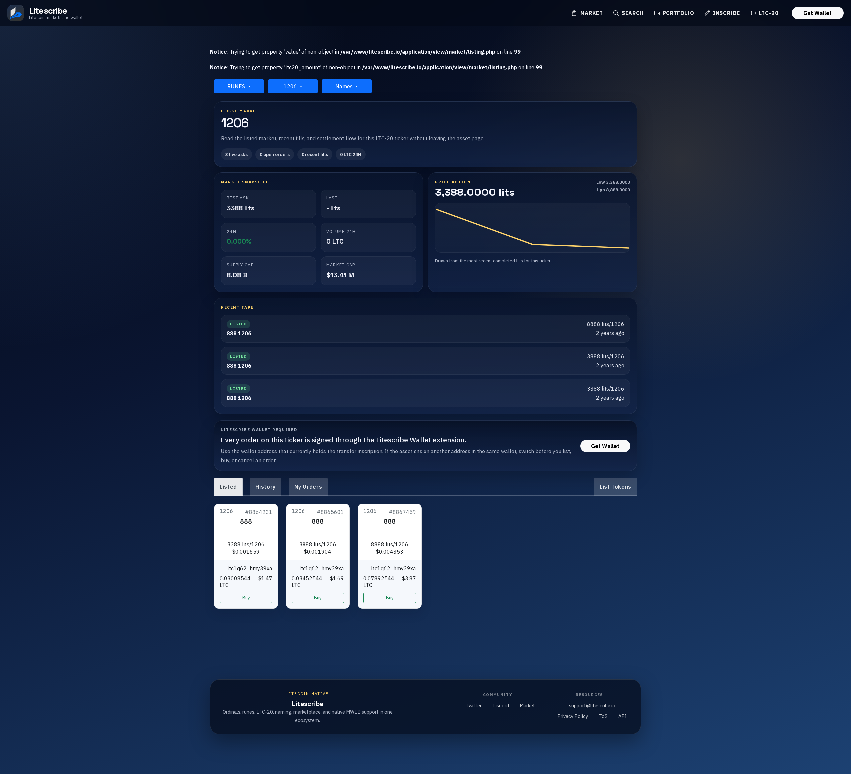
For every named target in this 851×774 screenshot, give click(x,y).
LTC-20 (767, 13)
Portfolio (677, 13)
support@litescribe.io (592, 705)
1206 (291, 86)
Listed (228, 486)
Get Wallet (817, 13)
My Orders (308, 486)
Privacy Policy (572, 716)
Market (591, 13)
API (622, 716)
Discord (500, 705)
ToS (603, 716)
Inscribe (725, 13)
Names (344, 86)
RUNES (236, 86)
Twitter (474, 705)
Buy (246, 598)
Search (631, 13)
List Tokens (615, 486)
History (265, 486)
